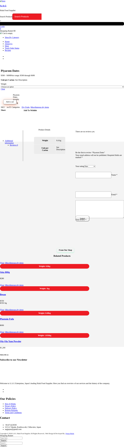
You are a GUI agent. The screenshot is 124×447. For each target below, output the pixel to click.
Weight (3, 84)
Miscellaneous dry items (40, 107)
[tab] (14, 145)
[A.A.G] (2, 1)
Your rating (79, 166)
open (2, 66)
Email (114, 194)
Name (114, 175)
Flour (2, 263)
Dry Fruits (26, 107)
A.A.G (3, 6)
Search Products (6, 17)
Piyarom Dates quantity (16, 97)
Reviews (14, 145)
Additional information (9, 142)
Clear (3, 89)
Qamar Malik (70, 433)
